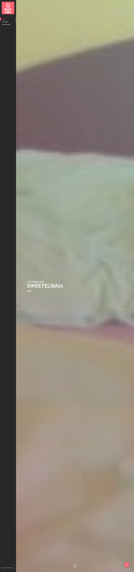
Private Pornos (6, 24)
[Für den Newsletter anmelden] (126, 564)
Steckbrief (5, 21)
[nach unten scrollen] (75, 566)
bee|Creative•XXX (9, 567)
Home (3, 19)
